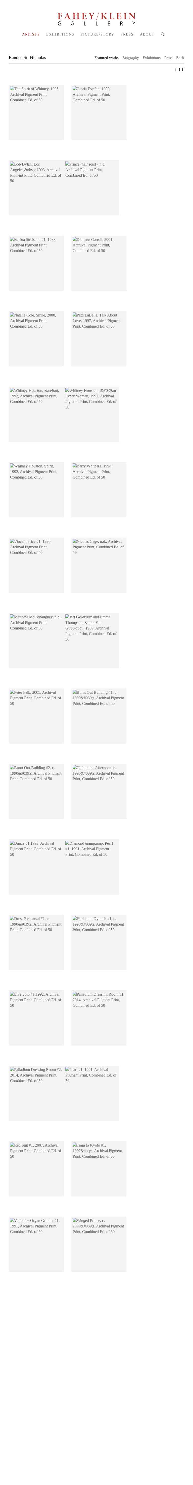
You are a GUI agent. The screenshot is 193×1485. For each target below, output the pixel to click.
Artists (31, 34)
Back (180, 58)
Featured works (106, 58)
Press (127, 34)
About (147, 34)
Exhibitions (60, 34)
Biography (130, 58)
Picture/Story (97, 34)
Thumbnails (181, 69)
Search (163, 34)
